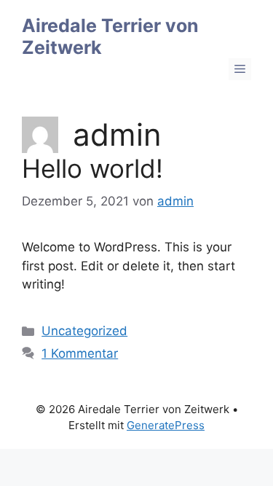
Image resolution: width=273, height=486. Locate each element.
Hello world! (92, 168)
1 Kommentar (79, 353)
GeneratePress (166, 425)
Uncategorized (84, 331)
